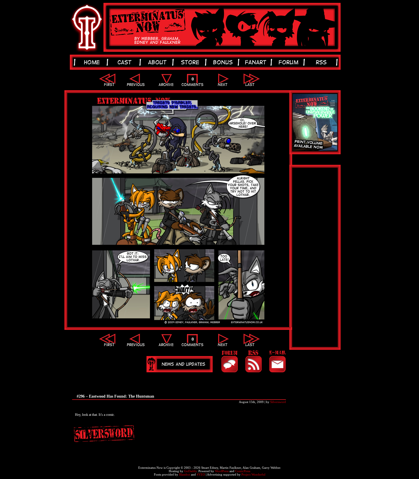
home (92, 62)
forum (289, 62)
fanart (256, 62)
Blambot (184, 474)
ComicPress (242, 471)
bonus (224, 62)
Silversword (278, 402)
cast (125, 62)
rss (322, 62)
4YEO (201, 474)
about (158, 62)
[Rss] (253, 361)
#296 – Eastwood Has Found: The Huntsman (115, 396)
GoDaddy (190, 471)
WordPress (222, 471)
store (191, 62)
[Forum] (229, 361)
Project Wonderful (253, 474)
